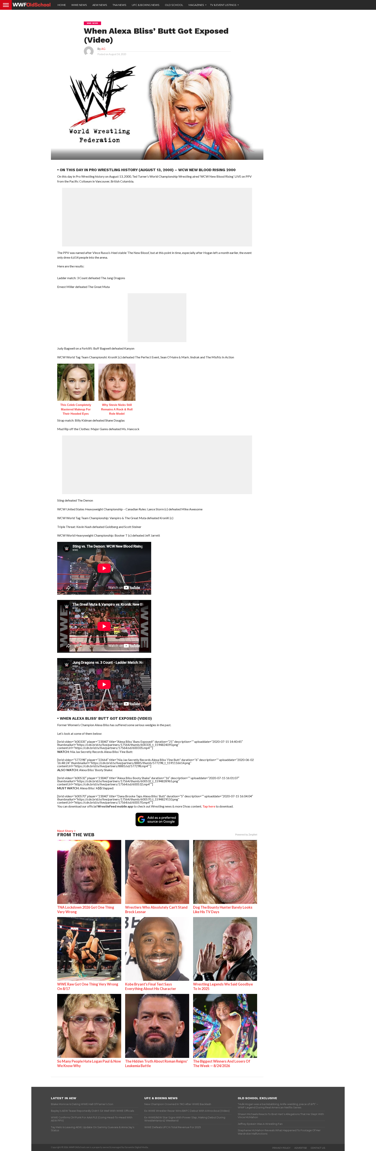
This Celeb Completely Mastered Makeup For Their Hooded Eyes (75, 409)
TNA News (119, 4)
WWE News (79, 4)
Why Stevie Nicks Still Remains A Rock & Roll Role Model (117, 409)
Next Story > (66, 831)
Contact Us (318, 1148)
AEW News (99, 4)
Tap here (208, 806)
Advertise (300, 1148)
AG (103, 48)
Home (62, 4)
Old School (174, 4)
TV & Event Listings (223, 4)
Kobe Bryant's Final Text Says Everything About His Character (150, 986)
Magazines (196, 4)
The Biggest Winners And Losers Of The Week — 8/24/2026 (221, 1063)
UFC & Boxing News (145, 4)
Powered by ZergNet (246, 834)
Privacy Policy (281, 1148)
